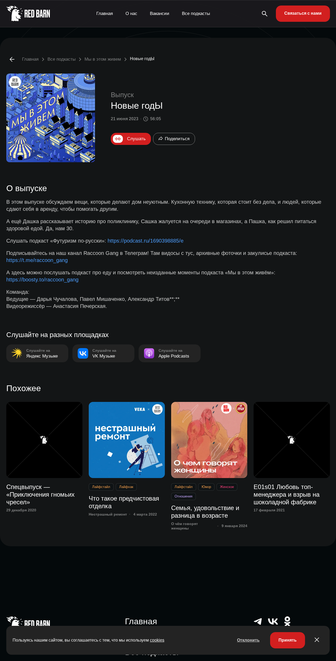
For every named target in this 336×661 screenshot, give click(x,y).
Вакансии (159, 13)
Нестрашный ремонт (108, 514)
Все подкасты (196, 13)
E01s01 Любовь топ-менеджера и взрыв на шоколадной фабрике (286, 494)
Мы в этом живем (103, 59)
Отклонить (248, 640)
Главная (104, 13)
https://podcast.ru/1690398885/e (145, 241)
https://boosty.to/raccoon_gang (42, 279)
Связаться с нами (303, 13)
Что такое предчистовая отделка (124, 502)
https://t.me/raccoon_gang (37, 260)
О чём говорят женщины (184, 526)
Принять (288, 640)
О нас (131, 13)
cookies (157, 640)
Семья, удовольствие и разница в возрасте (205, 511)
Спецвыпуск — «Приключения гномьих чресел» (40, 494)
